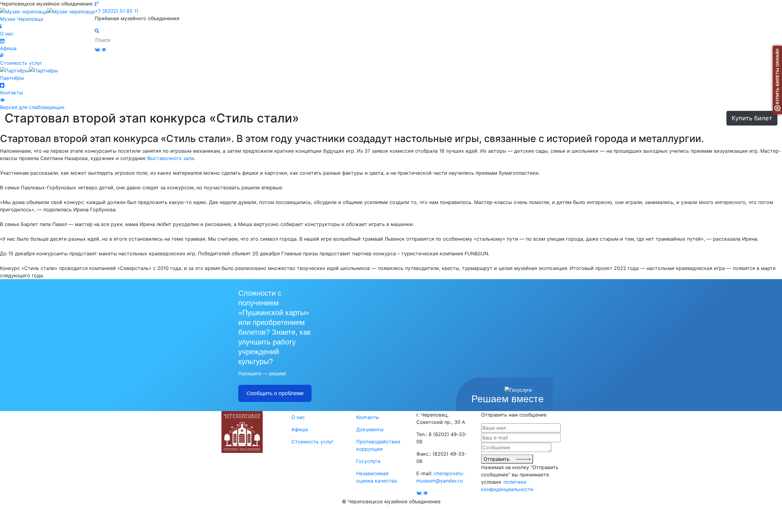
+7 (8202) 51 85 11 (116, 11)
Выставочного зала (170, 158)
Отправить (500, 459)
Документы (370, 429)
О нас (298, 417)
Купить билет (752, 118)
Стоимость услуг (312, 442)
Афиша (299, 429)
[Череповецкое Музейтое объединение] (242, 431)
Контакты (367, 417)
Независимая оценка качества (376, 477)
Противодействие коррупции (378, 445)
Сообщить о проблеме (275, 393)
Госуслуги (368, 461)
